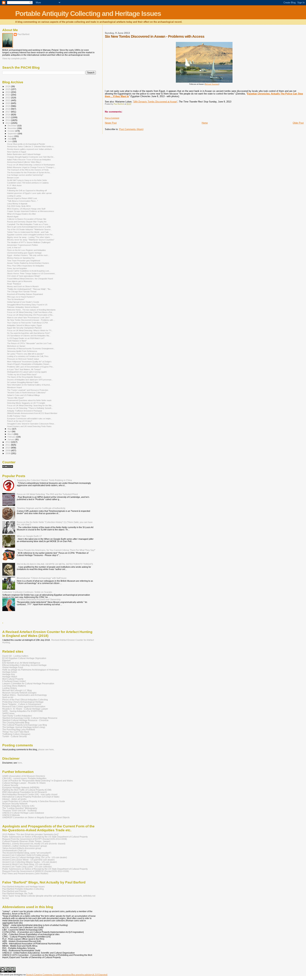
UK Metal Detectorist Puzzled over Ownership (39, 599)
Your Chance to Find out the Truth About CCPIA (27, 323)
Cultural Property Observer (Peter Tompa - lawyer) (26, 841)
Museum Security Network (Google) (19, 693)
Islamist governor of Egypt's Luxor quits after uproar (29, 193)
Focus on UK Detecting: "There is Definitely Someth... (30, 408)
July (10, 139)
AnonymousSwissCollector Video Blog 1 (24, 162)
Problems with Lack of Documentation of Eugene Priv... (30, 367)
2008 (8, 453)
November (12, 128)
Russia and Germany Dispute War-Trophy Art (26, 222)
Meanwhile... (12, 188)
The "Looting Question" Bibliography (19, 808)
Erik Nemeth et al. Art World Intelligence (21, 663)
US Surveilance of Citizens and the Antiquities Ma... (29, 336)
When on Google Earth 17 (29, 536)
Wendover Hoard (14, 387)
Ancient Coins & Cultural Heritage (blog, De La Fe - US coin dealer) (34, 857)
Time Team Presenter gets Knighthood (23, 261)
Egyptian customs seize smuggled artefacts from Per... (30, 235)
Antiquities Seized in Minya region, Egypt (24, 325)
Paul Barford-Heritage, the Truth (17, 893)
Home (205, 123)
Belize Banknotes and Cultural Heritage (24, 154)
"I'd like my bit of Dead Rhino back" (22, 374)
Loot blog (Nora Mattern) (14, 686)
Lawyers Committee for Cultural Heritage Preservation (28, 683)
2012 (8, 442)
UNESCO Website (11, 815)
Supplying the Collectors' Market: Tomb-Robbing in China (44, 480)
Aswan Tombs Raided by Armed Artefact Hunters (28, 263)
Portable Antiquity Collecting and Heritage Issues (88, 13)
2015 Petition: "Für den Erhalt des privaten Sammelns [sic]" (30, 834)
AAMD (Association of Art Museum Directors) (23, 776)
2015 (8, 117)
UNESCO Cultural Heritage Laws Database (23, 813)
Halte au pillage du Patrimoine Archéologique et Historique (30, 670)
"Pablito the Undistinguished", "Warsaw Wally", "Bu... (29, 289)
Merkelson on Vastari (16, 346)
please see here (46, 749)
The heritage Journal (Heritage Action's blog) (23, 727)
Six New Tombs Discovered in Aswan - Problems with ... (31, 320)
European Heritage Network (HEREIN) (20, 787)
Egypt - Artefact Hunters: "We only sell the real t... (28, 255)
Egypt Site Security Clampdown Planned (24, 328)
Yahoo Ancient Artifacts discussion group (21, 848)
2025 (8, 89)
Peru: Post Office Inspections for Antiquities (25, 266)
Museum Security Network (14, 803)
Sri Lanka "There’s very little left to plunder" (25, 354)
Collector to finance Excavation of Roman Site (26, 219)
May (10, 429)
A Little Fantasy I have (16, 416)
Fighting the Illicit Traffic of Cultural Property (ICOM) (26, 790)
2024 (8, 92)
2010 (8, 448)
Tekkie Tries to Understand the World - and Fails (28, 232)
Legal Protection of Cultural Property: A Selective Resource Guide (33, 801)
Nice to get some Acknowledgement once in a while (29, 227)
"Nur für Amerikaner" (16, 299)
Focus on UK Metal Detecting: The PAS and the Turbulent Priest (47, 494)
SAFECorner (8, 713)
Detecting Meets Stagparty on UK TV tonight (26, 403)
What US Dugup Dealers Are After (21, 214)
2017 (8, 112)
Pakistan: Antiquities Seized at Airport (23, 307)
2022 (8, 97)
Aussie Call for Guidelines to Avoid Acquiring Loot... (28, 271)
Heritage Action (9, 672)
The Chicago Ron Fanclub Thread (21, 291)
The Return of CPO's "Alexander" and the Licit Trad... (30, 343)
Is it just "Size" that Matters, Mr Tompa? (24, 369)
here (20, 763)
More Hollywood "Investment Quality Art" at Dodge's (29, 362)
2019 (8, 106)
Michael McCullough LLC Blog (17, 690)
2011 (8, 445)
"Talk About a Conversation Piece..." (22, 201)
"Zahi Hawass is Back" (17, 341)
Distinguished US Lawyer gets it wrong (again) (27, 372)
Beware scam (13, 178)
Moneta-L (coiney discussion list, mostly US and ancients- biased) (33, 843)
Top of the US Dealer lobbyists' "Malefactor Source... (29, 229)
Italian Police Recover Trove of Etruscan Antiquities (29, 160)
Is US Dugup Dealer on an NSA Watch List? (25, 338)
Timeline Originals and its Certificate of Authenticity (41, 508)
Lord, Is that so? (14, 247)
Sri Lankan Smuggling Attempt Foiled (22, 382)
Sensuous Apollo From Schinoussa (22, 351)
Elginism (6, 660)
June (10, 141)
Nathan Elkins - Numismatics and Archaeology (24, 695)
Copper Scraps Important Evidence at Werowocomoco (30, 211)
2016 (8, 114)
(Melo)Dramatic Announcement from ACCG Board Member (32, 413)
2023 (8, 95)
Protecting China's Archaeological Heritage (23, 702)
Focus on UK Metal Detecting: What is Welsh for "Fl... (30, 330)
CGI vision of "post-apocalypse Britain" (23, 276)
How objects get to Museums (19, 281)
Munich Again (12, 216)
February (12, 437)
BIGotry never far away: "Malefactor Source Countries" (30, 240)
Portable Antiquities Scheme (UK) (18, 806)
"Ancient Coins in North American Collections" (26, 392)
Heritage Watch (9, 676)
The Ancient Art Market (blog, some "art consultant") (26, 853)
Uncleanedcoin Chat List (14, 850)
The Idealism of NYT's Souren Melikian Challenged (28, 242)
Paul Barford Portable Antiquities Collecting (23, 889)
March (11, 434)
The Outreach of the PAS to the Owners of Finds (28, 170)
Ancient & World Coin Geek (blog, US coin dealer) (26, 864)
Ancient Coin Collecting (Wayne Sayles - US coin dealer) (29, 862)
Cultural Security (10, 785)
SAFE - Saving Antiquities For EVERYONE (22, 711)
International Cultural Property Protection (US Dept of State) (30, 797)
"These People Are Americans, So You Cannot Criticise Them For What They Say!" (56, 550)
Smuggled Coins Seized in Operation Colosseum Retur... (31, 424)
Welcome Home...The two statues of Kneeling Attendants (31, 310)
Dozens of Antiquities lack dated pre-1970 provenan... (30, 380)
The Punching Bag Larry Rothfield (18, 729)
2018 (8, 109)
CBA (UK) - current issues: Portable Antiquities (24, 778)
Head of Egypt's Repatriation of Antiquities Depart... (29, 364)
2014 (8, 120)
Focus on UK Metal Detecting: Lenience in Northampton (31, 165)
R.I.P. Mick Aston (14, 185)
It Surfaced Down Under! (14, 681)
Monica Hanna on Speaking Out (20, 258)
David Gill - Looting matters (15, 656)
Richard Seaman (212, 84)
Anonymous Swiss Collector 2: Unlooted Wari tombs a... (31, 146)
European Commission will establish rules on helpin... (29, 419)
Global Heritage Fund (12, 667)
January (11, 439)
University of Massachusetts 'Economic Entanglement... (31, 348)
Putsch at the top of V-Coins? (19, 421)
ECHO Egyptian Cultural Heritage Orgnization (24, 658)
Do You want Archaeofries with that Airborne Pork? (28, 333)
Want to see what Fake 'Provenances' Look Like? (28, 317)
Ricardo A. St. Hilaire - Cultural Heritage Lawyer (25, 709)
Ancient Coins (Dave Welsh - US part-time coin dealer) (28, 860)
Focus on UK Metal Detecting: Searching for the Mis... (30, 405)
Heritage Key (8, 674)
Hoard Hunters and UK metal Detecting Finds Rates (29, 426)
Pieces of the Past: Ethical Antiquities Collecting (25, 699)
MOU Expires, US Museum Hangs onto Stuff (26, 209)
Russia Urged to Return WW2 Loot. (22, 198)
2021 (8, 100)
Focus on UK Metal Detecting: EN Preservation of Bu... (30, 315)
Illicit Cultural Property (12, 679)
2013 (8, 123)
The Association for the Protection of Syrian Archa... (29, 172)
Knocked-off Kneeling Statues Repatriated (25, 294)
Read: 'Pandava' (14, 284)
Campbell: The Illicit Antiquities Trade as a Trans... (28, 224)
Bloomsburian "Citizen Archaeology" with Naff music (42, 578)
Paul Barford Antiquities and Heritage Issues (23, 886)
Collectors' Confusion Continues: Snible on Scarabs (27, 592)
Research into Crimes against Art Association (23, 706)
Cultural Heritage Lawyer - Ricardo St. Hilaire (24, 783)
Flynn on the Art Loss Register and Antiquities (26, 250)
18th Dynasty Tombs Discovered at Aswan (155, 101)
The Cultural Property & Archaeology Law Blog (24, 725)
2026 (8, 86)
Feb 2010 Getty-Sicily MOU (19, 206)
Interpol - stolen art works (14, 799)
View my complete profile (14, 58)
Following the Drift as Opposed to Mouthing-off (27, 190)
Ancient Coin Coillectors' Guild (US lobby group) (25, 855)
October (11, 131)
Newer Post (111, 123)
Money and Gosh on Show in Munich (23, 286)
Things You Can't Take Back (15, 732)
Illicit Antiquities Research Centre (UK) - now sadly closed (29, 794)
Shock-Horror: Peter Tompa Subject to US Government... (31, 273)
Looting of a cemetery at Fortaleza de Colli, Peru (27, 356)
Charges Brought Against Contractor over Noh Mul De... (31, 157)
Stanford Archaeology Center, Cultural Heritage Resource (29, 718)
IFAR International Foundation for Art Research (24, 792)
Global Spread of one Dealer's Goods (23, 302)
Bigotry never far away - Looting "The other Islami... (29, 237)
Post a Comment (112, 118)
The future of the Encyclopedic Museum (24, 377)
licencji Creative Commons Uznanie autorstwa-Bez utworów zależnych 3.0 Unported (66, 974)
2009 (8, 450)
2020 (8, 103)
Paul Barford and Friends (14, 891)
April (10, 431)
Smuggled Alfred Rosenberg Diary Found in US (27, 305)
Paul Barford (23, 34)
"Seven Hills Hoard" (15, 398)
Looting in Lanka (14, 196)
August (11, 136)
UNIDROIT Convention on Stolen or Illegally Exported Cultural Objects (36, 817)
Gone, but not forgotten (17, 268)
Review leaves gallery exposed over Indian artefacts (29, 149)
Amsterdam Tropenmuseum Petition (22, 245)
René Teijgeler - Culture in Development (21, 704)
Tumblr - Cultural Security (14, 736)
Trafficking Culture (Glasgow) (16, 734)
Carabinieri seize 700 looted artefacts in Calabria (28, 183)
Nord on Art (7, 697)
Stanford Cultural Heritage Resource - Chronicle (25, 720)
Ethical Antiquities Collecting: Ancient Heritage (24, 665)
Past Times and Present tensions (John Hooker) (25, 873)
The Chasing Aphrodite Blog (15, 722)
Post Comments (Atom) (131, 129)
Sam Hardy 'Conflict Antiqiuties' (17, 716)
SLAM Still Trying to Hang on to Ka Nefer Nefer (27, 180)
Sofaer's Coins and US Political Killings (23, 395)
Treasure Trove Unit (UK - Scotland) (19, 810)
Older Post (298, 123)
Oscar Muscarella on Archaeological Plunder (26, 144)
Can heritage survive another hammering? (25, 175)
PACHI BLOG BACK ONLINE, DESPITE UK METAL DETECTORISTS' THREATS (55, 564)
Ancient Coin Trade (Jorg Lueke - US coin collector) (27, 866)
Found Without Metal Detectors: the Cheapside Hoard (30, 279)
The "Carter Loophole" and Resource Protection (27, 390)
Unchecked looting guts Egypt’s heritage (24, 253)
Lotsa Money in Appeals (17, 204)
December (12, 126)
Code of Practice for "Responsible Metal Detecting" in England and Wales (37, 780)
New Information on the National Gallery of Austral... (29, 385)
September (13, 134)
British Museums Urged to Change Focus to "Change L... (31, 167)
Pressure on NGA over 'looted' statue (23, 359)
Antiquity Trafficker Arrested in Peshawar (24, 411)
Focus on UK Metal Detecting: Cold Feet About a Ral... (30, 312)
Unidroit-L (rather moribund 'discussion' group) (24, 846)
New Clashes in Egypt (16, 152)
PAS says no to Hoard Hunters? (21, 297)
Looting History (9, 688)
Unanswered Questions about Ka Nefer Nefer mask (29, 400)
